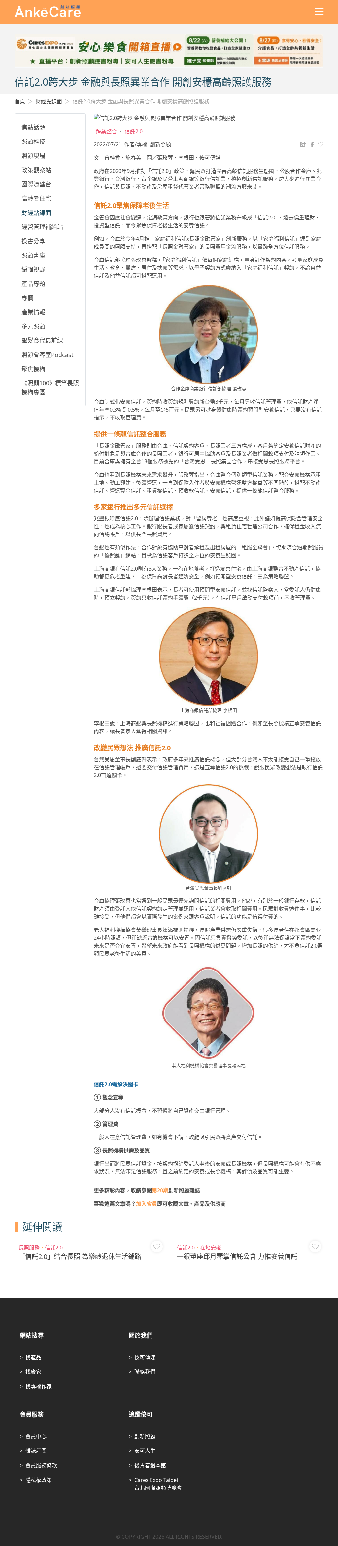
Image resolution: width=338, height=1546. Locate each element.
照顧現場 (33, 156)
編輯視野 (33, 269)
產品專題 (33, 284)
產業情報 (33, 312)
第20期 (160, 1190)
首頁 (20, 101)
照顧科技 (33, 141)
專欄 (27, 298)
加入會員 (146, 1203)
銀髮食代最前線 (42, 340)
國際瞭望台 (36, 184)
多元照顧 (33, 326)
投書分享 (33, 241)
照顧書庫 (33, 255)
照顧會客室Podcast (47, 355)
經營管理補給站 (42, 227)
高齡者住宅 (36, 198)
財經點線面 (49, 101)
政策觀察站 (36, 170)
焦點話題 (33, 127)
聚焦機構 (33, 369)
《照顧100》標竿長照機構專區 (50, 387)
